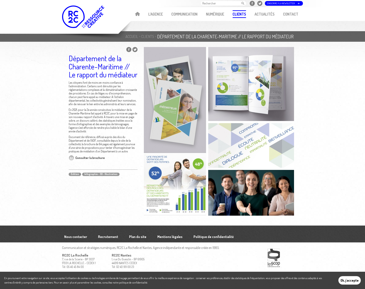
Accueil (137, 14)
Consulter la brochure (90, 158)
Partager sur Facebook (128, 49)
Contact (290, 14)
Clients (239, 14)
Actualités (265, 14)
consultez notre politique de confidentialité (124, 282)
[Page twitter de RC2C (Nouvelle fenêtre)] (260, 3)
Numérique (215, 14)
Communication (184, 14)
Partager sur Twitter (135, 49)
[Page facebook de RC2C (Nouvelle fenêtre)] (253, 3)
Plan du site (137, 237)
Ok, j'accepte (349, 280)
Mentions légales (169, 237)
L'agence (155, 14)
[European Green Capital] (274, 258)
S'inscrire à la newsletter (281, 3)
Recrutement (108, 237)
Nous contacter (75, 237)
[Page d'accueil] (83, 16)
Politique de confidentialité (213, 237)
